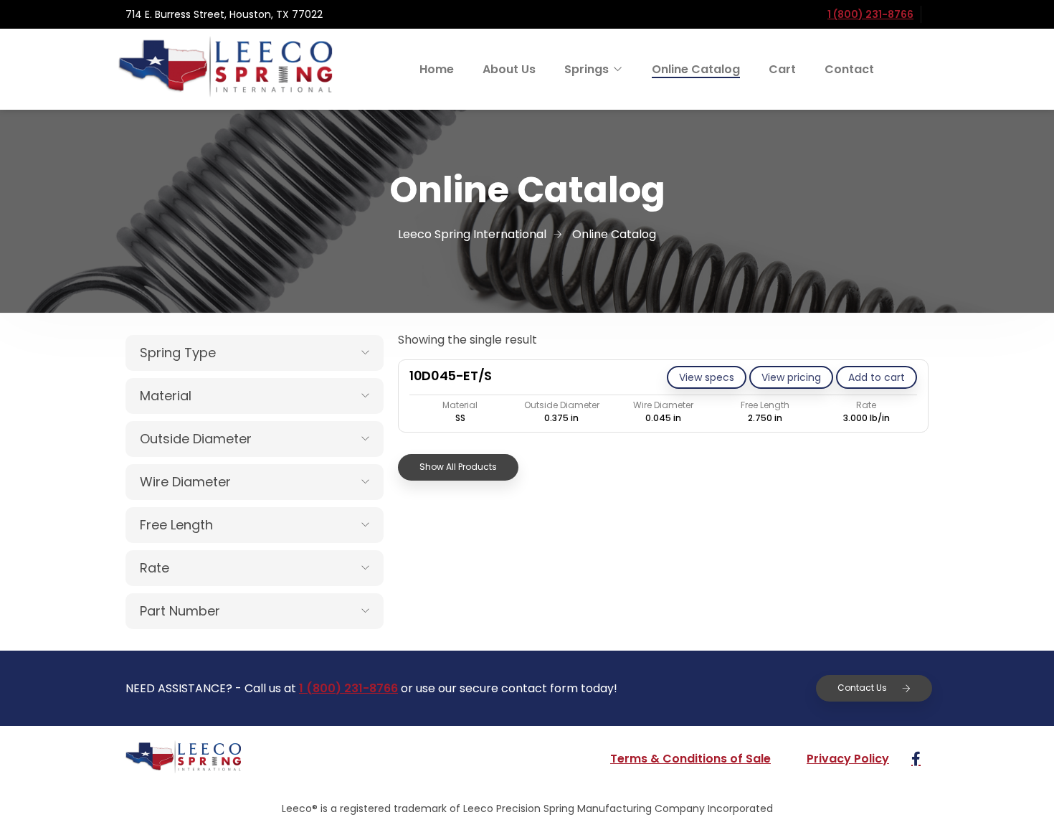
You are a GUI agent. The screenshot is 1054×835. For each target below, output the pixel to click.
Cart (782, 69)
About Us (509, 69)
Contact (849, 69)
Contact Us (862, 687)
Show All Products (458, 467)
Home (436, 69)
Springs (586, 69)
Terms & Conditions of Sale (690, 758)
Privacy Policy (848, 758)
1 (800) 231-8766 (870, 14)
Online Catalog (696, 69)
